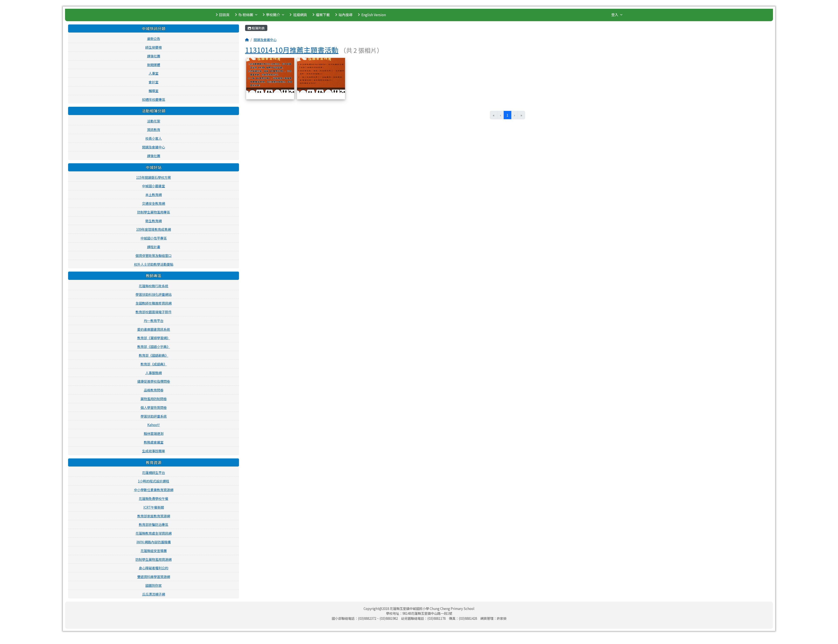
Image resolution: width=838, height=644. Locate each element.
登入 (614, 14)
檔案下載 (323, 14)
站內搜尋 (345, 14)
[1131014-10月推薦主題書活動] (270, 74)
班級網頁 (300, 14)
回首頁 (224, 14)
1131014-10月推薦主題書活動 (291, 50)
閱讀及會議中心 (265, 39)
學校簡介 (273, 14)
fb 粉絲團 (246, 14)
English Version (373, 14)
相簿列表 (258, 28)
